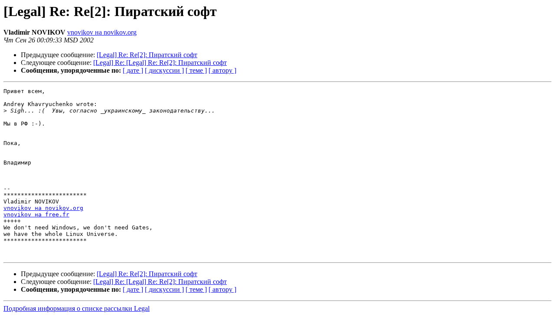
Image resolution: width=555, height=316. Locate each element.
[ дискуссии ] (164, 70)
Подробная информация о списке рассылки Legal (76, 308)
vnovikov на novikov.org (102, 32)
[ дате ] (133, 70)
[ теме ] (196, 70)
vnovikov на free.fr (36, 214)
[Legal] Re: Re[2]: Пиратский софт (147, 54)
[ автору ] (222, 70)
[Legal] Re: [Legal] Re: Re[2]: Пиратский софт (160, 62)
